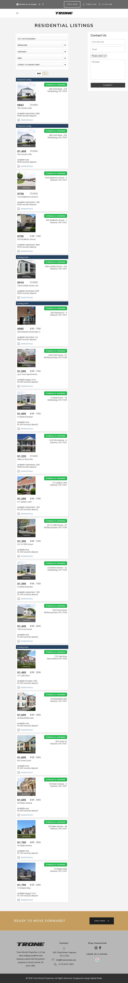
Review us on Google (28, 4)
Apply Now (72, 4)
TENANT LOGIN (91, 4)
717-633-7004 (107, 4)
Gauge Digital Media (93, 978)
